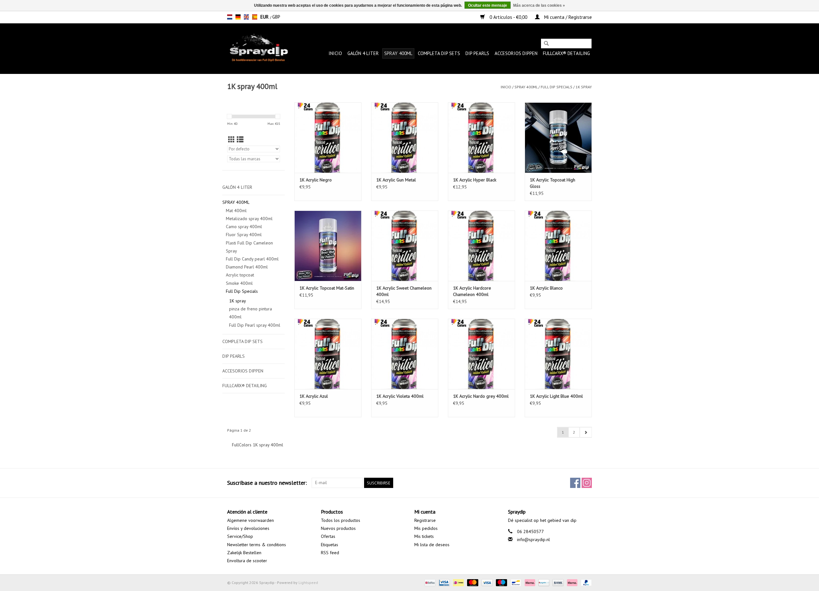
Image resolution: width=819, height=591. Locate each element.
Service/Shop (240, 536)
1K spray (584, 86)
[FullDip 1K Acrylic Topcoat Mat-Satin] (328, 246)
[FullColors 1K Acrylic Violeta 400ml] (404, 354)
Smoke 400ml (239, 283)
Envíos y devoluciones (248, 528)
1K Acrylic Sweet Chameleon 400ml (404, 291)
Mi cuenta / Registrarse (567, 17)
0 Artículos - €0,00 (508, 17)
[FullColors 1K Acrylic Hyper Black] (481, 137)
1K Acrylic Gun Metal (396, 180)
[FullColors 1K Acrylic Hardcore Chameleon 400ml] (481, 246)
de (238, 17)
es (254, 17)
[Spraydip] (258, 48)
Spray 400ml (398, 53)
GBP (276, 17)
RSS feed (330, 552)
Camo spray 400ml (244, 226)
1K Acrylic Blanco (546, 288)
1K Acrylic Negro (315, 180)
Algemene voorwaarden (250, 520)
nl (229, 17)
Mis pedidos (426, 528)
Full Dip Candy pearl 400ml (252, 259)
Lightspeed (308, 582)
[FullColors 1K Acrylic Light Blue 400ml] (558, 354)
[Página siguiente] (586, 432)
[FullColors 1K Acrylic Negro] (328, 137)
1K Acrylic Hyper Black (474, 180)
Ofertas (328, 536)
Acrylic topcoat (240, 275)
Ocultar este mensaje (487, 5)
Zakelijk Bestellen (244, 552)
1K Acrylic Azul (313, 396)
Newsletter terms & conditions (256, 544)
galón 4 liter (363, 53)
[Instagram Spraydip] (587, 483)
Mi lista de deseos (431, 544)
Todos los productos (340, 520)
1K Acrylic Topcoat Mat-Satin (326, 288)
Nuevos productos (338, 528)
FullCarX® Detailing (566, 53)
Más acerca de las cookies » (539, 5)
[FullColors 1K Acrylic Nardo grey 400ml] (481, 354)
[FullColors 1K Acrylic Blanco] (558, 246)
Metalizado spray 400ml (249, 218)
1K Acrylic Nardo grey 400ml (481, 396)
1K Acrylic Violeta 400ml (400, 396)
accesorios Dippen (516, 53)
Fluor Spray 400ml (244, 234)
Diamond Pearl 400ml (247, 267)
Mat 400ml (236, 210)
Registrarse (425, 520)
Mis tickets (424, 536)
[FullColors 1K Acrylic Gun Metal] (404, 137)
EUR (265, 17)
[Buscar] (546, 44)
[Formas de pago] (429, 582)
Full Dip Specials (556, 86)
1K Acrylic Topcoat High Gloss (552, 183)
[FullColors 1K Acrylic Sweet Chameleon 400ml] (404, 246)
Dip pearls (477, 53)
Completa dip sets (439, 53)
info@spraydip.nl (533, 539)
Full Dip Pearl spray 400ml (254, 325)
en (246, 17)
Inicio (335, 53)
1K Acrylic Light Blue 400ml (556, 396)
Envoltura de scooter (247, 560)
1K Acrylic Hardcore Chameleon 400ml (472, 291)
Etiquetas (329, 544)
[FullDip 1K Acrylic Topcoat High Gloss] (558, 137)
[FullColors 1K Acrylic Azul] (328, 354)
